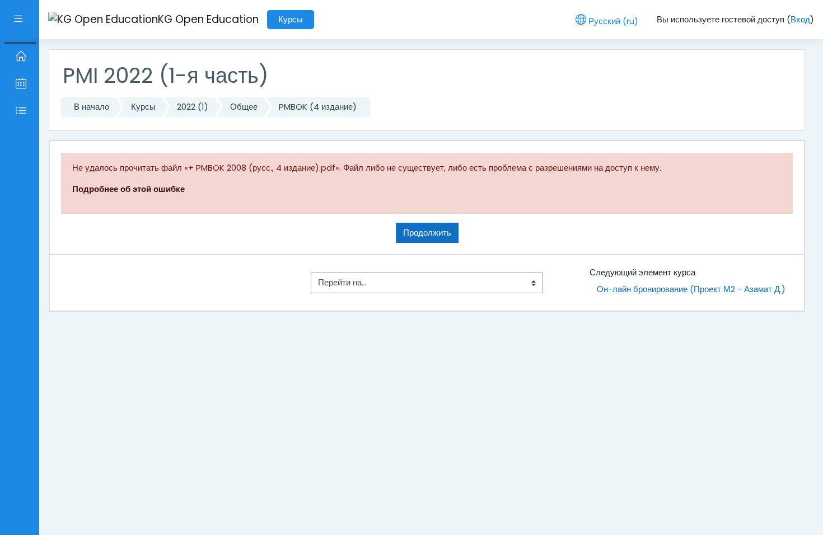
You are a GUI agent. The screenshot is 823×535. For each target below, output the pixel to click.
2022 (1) (192, 106)
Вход (800, 19)
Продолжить (427, 232)
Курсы (290, 19)
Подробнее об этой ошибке (128, 189)
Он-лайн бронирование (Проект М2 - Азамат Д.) (691, 289)
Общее (244, 106)
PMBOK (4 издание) (318, 106)
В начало (91, 106)
